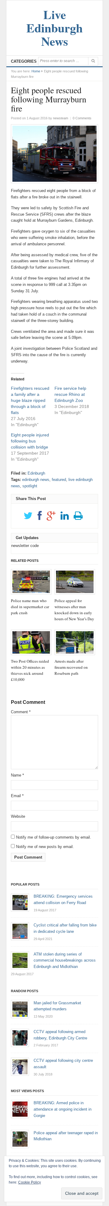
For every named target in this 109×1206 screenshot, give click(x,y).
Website (18, 816)
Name (17, 775)
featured (59, 479)
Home (35, 71)
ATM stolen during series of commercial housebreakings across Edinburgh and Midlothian (65, 960)
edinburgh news (35, 479)
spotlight (29, 486)
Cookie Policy (29, 1182)
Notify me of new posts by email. (45, 846)
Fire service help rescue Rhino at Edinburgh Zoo (70, 394)
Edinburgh (36, 473)
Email (17, 796)
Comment (21, 712)
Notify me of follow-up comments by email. (53, 837)
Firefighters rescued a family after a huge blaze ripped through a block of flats (30, 400)
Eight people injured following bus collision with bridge (30, 440)
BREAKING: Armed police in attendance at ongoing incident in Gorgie (62, 1109)
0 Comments (82, 118)
